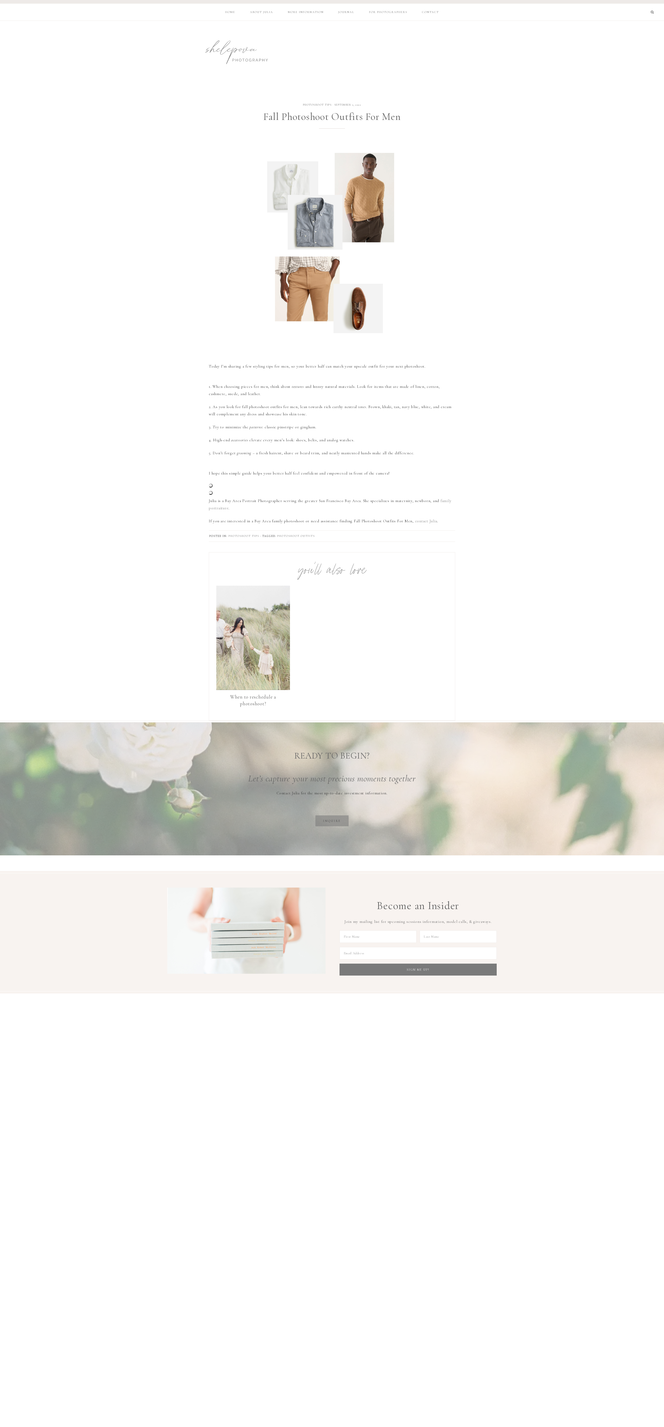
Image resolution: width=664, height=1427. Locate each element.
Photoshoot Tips (317, 104)
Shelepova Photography (231, 51)
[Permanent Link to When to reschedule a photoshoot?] (253, 688)
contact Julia (426, 521)
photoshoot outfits (296, 536)
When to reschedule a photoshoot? (253, 700)
